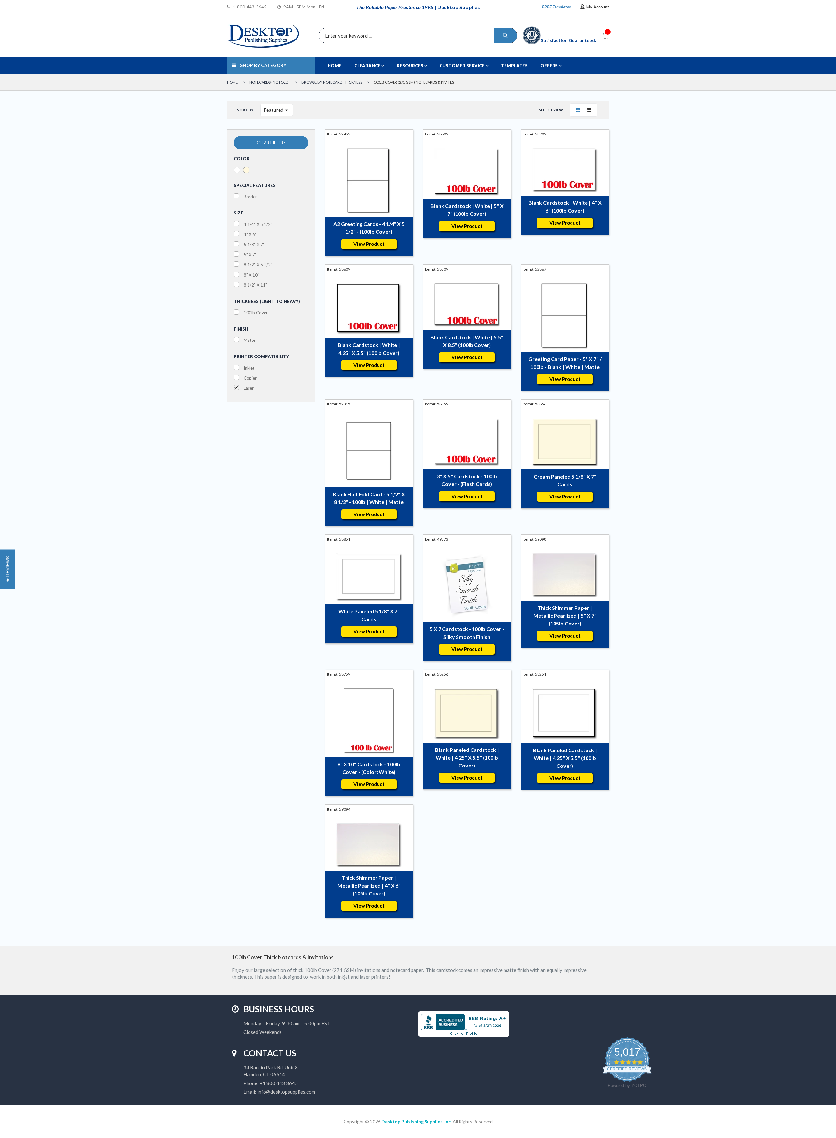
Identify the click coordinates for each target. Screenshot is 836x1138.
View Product (369, 244)
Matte (249, 340)
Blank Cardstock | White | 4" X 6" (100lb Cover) (565, 206)
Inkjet (249, 368)
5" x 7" (250, 254)
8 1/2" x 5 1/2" (258, 264)
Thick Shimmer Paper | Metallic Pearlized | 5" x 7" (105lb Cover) (565, 615)
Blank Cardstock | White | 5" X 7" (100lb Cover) (467, 210)
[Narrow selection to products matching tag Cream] (246, 170)
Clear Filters (271, 142)
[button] (7, 569)
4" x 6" (250, 234)
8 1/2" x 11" (255, 285)
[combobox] (416, 35)
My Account (597, 6)
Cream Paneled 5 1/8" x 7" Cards (565, 480)
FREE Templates (556, 6)
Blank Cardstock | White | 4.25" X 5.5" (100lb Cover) (369, 349)
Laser (249, 388)
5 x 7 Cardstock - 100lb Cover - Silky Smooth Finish (467, 633)
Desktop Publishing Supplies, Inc (416, 1121)
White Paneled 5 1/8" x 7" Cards (369, 615)
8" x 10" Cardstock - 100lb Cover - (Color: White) (368, 768)
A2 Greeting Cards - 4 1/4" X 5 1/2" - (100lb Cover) (369, 228)
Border (250, 196)
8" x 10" (251, 274)
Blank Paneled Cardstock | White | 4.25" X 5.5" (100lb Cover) (467, 757)
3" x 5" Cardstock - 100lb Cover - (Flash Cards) (467, 480)
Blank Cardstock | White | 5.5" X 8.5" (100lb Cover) (466, 341)
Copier (250, 378)
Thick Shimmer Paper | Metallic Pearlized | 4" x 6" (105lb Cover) (369, 885)
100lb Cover (256, 312)
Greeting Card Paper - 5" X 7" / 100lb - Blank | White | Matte (565, 363)
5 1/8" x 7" (254, 244)
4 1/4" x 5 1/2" (258, 224)
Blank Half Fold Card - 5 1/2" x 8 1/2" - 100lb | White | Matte (369, 498)
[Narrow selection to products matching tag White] (237, 170)
